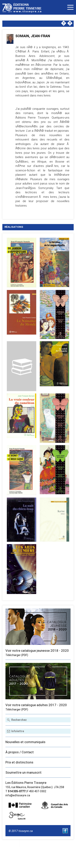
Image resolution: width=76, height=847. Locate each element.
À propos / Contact (19, 752)
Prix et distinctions (19, 762)
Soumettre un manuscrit (23, 772)
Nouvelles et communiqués (25, 742)
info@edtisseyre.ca (17, 795)
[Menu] (70, 7)
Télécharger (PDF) (16, 655)
